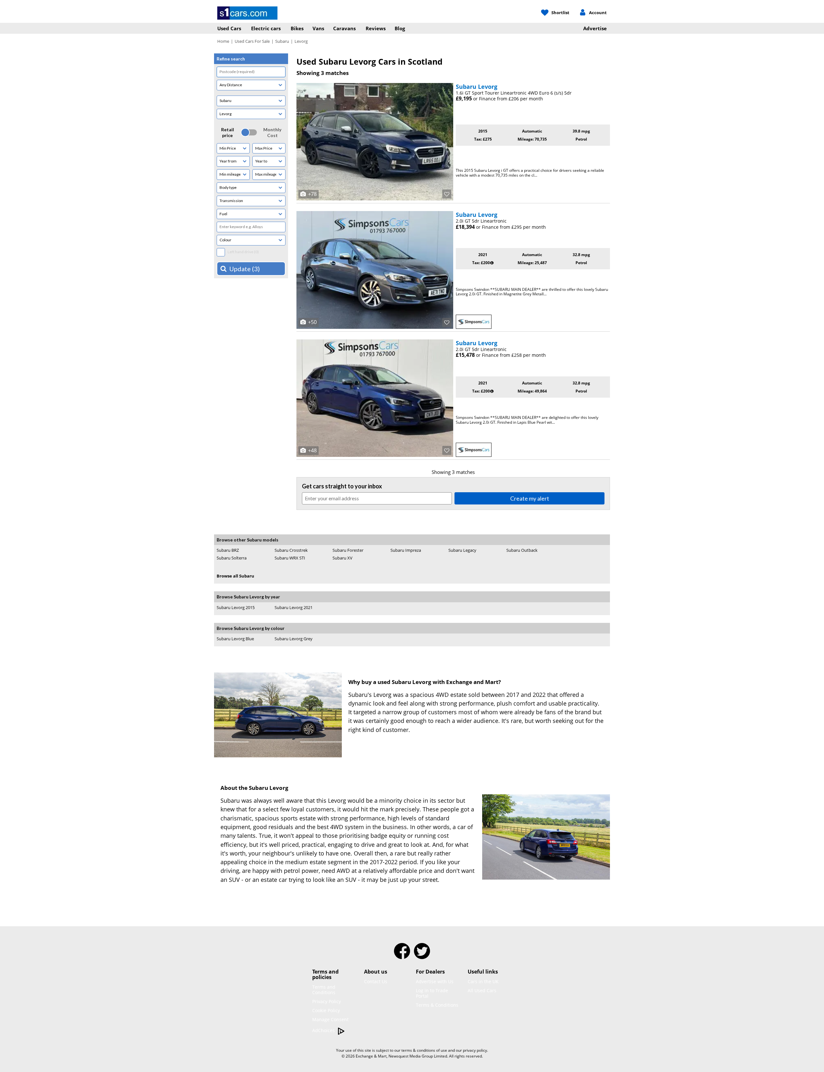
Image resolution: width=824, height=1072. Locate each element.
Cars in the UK (483, 981)
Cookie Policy (326, 1010)
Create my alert (529, 498)
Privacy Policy (326, 1001)
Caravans (344, 28)
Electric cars (266, 28)
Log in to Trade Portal (432, 993)
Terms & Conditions (437, 1005)
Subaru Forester (347, 550)
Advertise (595, 28)
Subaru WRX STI (290, 557)
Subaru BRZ (228, 550)
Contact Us (375, 981)
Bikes (297, 28)
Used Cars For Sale (252, 41)
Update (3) (244, 269)
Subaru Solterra (232, 557)
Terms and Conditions (323, 989)
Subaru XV (342, 557)
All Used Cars (482, 990)
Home (223, 41)
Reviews (376, 28)
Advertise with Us (435, 981)
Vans (318, 28)
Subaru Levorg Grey (294, 639)
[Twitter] (422, 955)
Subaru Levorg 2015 (236, 607)
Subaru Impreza (405, 550)
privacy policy (475, 1050)
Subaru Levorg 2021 (294, 607)
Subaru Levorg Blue (235, 638)
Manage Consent (330, 1019)
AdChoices (324, 1030)
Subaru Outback (522, 550)
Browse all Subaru (235, 575)
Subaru (282, 41)
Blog (400, 28)
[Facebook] (402, 955)
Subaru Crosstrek (291, 550)
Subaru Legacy (462, 550)
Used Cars (229, 28)
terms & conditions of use (424, 1050)
